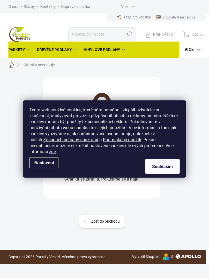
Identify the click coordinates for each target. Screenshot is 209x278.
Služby (29, 6)
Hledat (129, 34)
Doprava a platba (75, 6)
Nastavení (44, 162)
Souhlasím (162, 166)
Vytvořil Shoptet (145, 256)
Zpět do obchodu (105, 221)
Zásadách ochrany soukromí (70, 139)
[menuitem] (20, 50)
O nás (13, 6)
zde (52, 151)
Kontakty (48, 6)
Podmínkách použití (122, 139)
